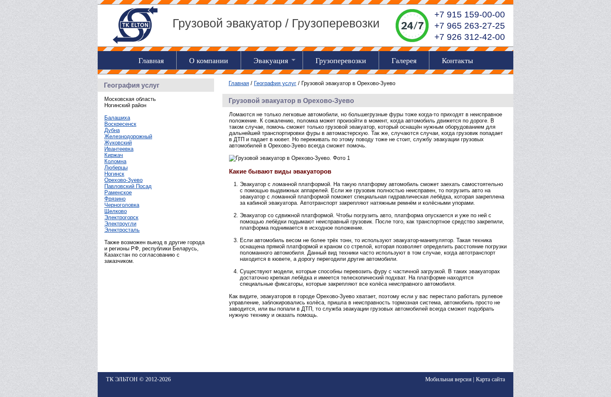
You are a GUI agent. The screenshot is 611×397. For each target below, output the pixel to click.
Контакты (457, 60)
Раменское (118, 192)
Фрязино (115, 199)
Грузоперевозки (340, 60)
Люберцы (116, 167)
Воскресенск (120, 124)
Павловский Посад (128, 186)
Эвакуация (271, 60)
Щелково (115, 211)
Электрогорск (121, 217)
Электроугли (120, 224)
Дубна (112, 130)
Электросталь (122, 230)
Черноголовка (121, 205)
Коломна (115, 161)
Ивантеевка (118, 149)
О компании (208, 60)
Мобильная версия (448, 379)
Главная (151, 60)
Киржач (113, 155)
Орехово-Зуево (123, 180)
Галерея (404, 60)
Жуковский (118, 143)
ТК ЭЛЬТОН (122, 379)
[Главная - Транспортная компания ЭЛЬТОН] (135, 43)
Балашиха (117, 118)
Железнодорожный (128, 136)
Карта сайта (490, 379)
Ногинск (114, 174)
